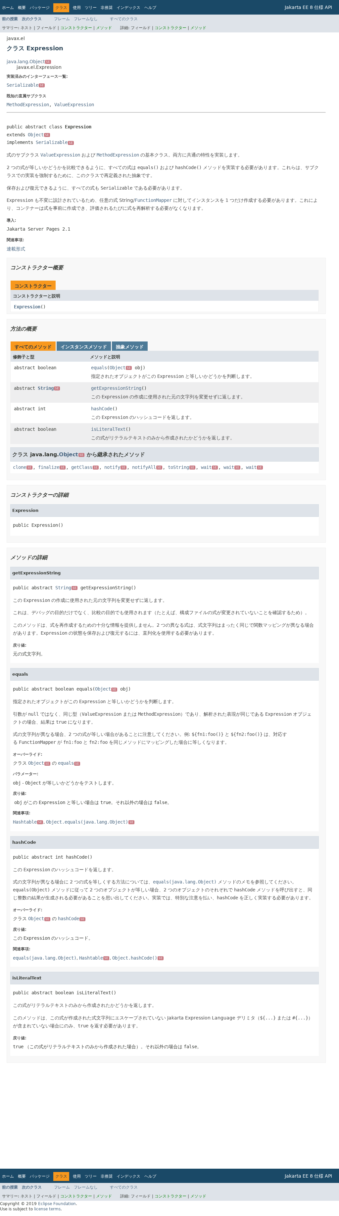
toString (181, 467)
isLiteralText (108, 429)
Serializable (25, 85)
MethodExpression (28, 104)
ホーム (8, 7)
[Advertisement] (166, 1115)
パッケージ (40, 7)
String (48, 388)
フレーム (62, 19)
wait (209, 467)
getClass (84, 467)
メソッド (104, 27)
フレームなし (86, 19)
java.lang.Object (28, 61)
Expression (27, 306)
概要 (22, 7)
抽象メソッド (130, 346)
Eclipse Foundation (57, 1203)
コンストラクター (76, 27)
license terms (47, 1209)
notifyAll (146, 467)
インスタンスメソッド (84, 346)
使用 (77, 7)
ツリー (91, 7)
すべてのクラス (124, 19)
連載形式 (16, 248)
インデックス (128, 7)
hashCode (101, 408)
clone (22, 467)
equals (99, 367)
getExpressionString (116, 388)
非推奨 (107, 7)
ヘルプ (150, 7)
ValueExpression (74, 104)
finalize (51, 467)
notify (114, 467)
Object (38, 134)
